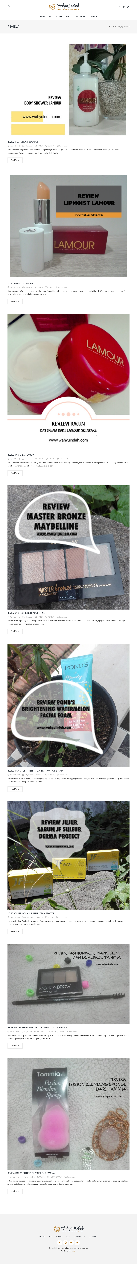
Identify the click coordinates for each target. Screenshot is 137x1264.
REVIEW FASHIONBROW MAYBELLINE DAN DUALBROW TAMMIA (37, 1027)
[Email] (77, 1242)
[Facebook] (120, 7)
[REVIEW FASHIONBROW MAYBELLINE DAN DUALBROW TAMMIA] (68, 984)
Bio (50, 1237)
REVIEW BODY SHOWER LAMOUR (22, 142)
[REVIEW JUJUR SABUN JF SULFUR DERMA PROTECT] (68, 855)
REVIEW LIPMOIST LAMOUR (20, 283)
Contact (93, 1237)
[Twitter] (124, 7)
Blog (68, 1237)
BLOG (39, 1032)
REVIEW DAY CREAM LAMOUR (21, 455)
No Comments (63, 459)
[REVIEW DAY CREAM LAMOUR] (68, 382)
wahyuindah (28, 146)
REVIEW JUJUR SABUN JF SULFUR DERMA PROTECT (30, 913)
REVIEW (40, 146)
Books (59, 1237)
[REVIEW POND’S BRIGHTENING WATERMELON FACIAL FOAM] (68, 705)
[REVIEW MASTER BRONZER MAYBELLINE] (68, 547)
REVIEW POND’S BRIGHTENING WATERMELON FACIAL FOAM (35, 771)
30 (63, 917)
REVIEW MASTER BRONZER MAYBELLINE (26, 613)
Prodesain (72, 1251)
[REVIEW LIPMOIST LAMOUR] (68, 226)
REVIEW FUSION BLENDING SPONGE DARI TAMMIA (31, 1173)
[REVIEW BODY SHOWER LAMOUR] (68, 89)
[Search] (8, 6)
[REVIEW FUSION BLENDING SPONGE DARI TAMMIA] (68, 1114)
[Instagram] (128, 7)
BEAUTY (51, 146)
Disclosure (79, 1237)
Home (111, 26)
